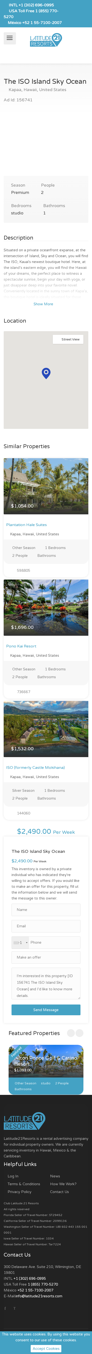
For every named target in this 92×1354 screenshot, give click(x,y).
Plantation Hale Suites (26, 524)
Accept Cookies (46, 1348)
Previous (18, 145)
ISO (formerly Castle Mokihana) (35, 767)
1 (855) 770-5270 (43, 1284)
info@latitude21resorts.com (38, 1296)
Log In (13, 1176)
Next (74, 145)
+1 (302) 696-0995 (36, 5)
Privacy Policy (19, 1192)
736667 (23, 692)
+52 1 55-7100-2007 (42, 22)
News (55, 1176)
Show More (44, 304)
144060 (23, 813)
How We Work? (63, 1184)
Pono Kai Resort (21, 646)
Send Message (46, 1010)
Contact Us (59, 1192)
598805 (23, 570)
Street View (70, 339)
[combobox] (20, 943)
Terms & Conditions (24, 1184)
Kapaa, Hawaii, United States (37, 89)
